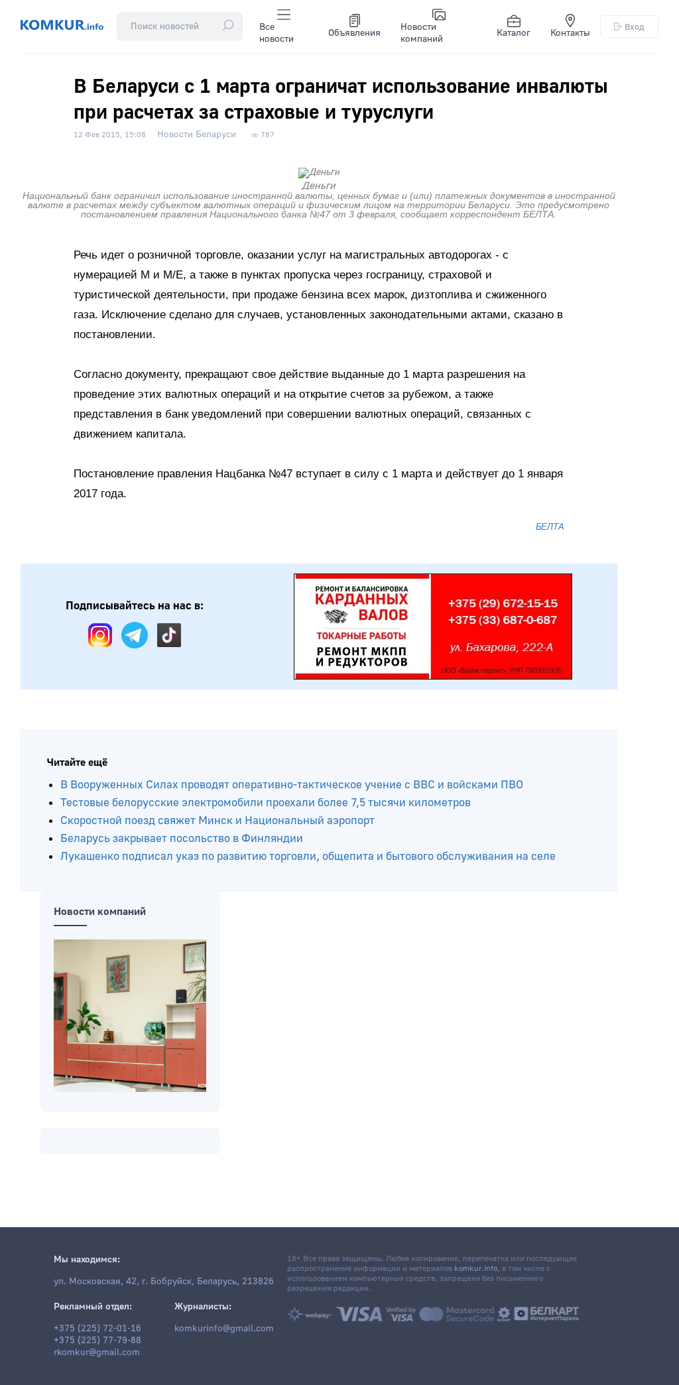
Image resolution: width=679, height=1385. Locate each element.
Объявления (354, 33)
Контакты (570, 33)
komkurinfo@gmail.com (224, 1329)
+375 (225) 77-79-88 (97, 1341)
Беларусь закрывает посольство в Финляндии (181, 838)
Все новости (276, 33)
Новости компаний (422, 33)
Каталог (513, 33)
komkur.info (475, 1269)
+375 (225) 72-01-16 (97, 1329)
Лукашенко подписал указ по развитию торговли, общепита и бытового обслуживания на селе (308, 856)
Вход (635, 26)
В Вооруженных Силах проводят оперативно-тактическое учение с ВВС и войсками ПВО (291, 785)
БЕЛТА (550, 527)
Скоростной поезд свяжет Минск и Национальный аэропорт (217, 820)
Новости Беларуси (196, 135)
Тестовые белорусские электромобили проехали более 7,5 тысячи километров (265, 803)
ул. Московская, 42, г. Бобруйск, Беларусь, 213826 (164, 1282)
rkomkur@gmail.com (97, 1352)
